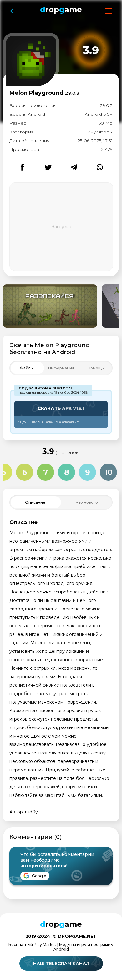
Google (38, 875)
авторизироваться (43, 865)
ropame (61, 9)
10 (108, 472)
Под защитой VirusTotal (46, 388)
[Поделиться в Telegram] (74, 167)
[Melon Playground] (50, 306)
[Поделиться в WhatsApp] (100, 167)
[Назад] (13, 11)
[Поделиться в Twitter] (48, 167)
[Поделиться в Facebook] (22, 167)
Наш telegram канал (61, 963)
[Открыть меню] (109, 11)
